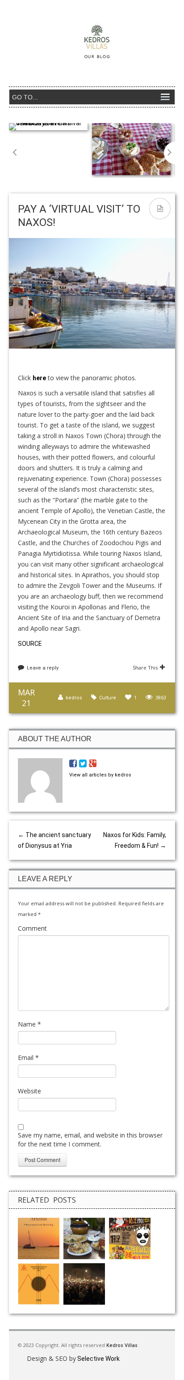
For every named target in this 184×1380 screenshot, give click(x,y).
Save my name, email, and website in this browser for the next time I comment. (90, 1139)
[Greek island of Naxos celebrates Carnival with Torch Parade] (84, 1283)
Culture (107, 698)
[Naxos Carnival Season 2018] (130, 1237)
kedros (74, 698)
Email (28, 1057)
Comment (32, 928)
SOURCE (30, 643)
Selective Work (98, 1358)
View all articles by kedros (100, 775)
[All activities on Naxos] (84, 1237)
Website (29, 1091)
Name (29, 1024)
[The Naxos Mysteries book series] (38, 1237)
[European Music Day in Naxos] (38, 1283)
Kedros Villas (121, 1345)
